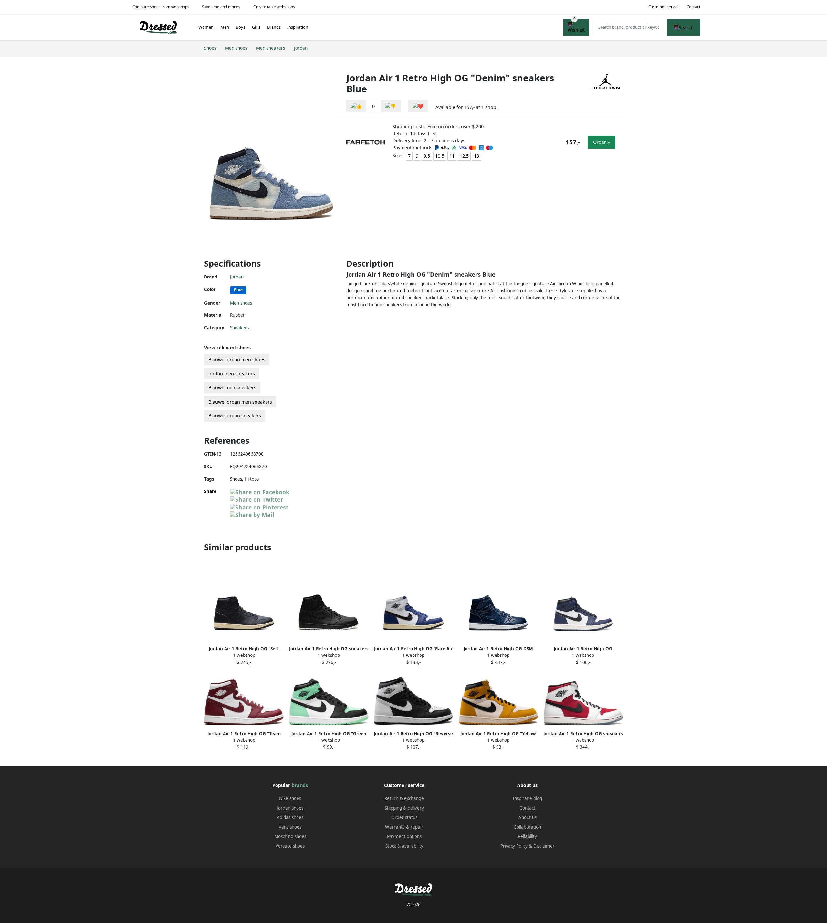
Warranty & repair (404, 827)
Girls (256, 27)
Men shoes (241, 303)
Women (206, 27)
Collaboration (527, 827)
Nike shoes (290, 798)
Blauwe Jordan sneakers (234, 416)
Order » (601, 142)
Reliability (527, 836)
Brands (274, 27)
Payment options (404, 836)
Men (224, 27)
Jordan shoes (290, 808)
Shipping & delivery (404, 808)
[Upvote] (356, 106)
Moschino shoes (290, 836)
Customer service (664, 7)
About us (527, 817)
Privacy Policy (514, 846)
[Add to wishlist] (418, 106)
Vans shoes (290, 827)
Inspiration (297, 27)
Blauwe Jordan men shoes (236, 359)
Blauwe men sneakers (232, 387)
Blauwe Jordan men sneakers (240, 402)
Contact (693, 7)
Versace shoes (290, 846)
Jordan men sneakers (231, 374)
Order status (404, 817)
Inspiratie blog (527, 798)
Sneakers (239, 327)
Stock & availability (404, 846)
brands (300, 785)
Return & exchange (404, 798)
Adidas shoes (290, 817)
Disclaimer (544, 846)
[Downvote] (390, 106)
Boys (240, 27)
